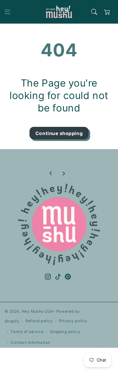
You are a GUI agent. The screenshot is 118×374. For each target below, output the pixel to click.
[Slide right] (63, 173)
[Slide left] (50, 173)
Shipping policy (65, 331)
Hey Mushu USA (37, 311)
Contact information (30, 342)
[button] (7, 11)
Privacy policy (73, 321)
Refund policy (39, 321)
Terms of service (27, 331)
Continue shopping (59, 133)
